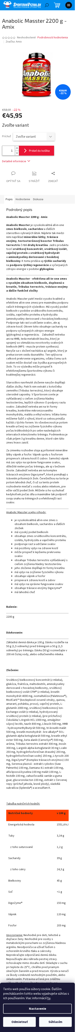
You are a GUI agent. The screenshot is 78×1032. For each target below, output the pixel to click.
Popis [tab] (9, 199)
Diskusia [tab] (38, 199)
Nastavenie (37, 1008)
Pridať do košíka (39, 150)
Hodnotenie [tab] (23, 199)
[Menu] (68, 5)
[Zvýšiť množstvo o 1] (17, 148)
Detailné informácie (14, 161)
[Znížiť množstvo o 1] (17, 153)
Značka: (14, 42)
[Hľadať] (47, 5)
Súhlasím (55, 1022)
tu (48, 998)
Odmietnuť (19, 1022)
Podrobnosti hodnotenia (52, 38)
